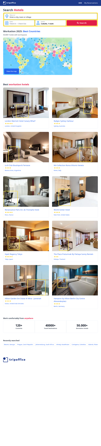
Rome (56, 170)
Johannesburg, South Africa (45, 344)
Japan (11, 259)
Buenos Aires (9, 170)
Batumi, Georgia (9, 344)
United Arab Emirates (17, 303)
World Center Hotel (62, 210)
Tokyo (6, 259)
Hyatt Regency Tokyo (13, 254)
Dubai (7, 303)
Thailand (62, 259)
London (7, 126)
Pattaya (56, 259)
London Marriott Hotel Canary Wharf (20, 121)
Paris (6, 215)
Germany (61, 306)
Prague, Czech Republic (25, 344)
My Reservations (91, 3)
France (11, 215)
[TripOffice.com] (9, 3)
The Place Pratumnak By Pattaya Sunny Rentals (73, 254)
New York (57, 215)
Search (83, 23)
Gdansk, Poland (93, 344)
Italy (59, 170)
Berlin (56, 306)
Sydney (56, 126)
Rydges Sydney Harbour (64, 121)
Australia (62, 126)
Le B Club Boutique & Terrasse (17, 165)
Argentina (17, 170)
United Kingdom (16, 126)
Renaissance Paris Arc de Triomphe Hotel (22, 210)
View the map (12, 71)
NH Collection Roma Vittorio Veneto (69, 165)
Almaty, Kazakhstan (62, 344)
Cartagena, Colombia (79, 344)
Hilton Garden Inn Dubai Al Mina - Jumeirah (23, 298)
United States (65, 215)
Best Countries (31, 31)
